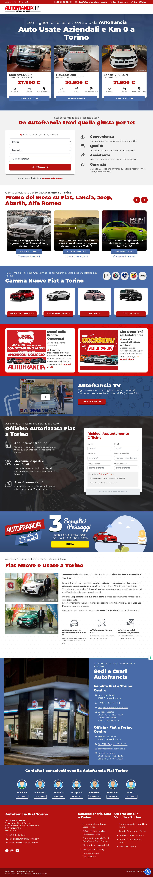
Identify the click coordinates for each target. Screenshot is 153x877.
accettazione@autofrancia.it (111, 749)
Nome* (90, 444)
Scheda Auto (28, 98)
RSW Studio (143, 871)
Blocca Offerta (34, 251)
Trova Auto (41, 167)
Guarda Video (91, 401)
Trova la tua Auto (127, 847)
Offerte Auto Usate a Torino (132, 831)
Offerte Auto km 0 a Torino (132, 835)
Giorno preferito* (94, 463)
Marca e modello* (121, 454)
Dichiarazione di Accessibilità (96, 845)
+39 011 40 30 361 (109, 703)
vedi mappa (115, 698)
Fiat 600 (94, 314)
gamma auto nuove (52, 178)
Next (144, 200)
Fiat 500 (21, 314)
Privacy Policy (105, 474)
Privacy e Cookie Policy (93, 849)
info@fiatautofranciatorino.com (113, 708)
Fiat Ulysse (57, 314)
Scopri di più (127, 359)
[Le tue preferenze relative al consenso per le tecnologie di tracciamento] (150, 657)
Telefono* (91, 454)
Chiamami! (22, 797)
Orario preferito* (120, 463)
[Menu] (146, 8)
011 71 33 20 (120, 744)
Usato (34, 134)
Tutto (25, 134)
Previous (136, 200)
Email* (116, 444)
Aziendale (54, 134)
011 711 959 (104, 744)
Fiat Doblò (130, 314)
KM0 (43, 134)
